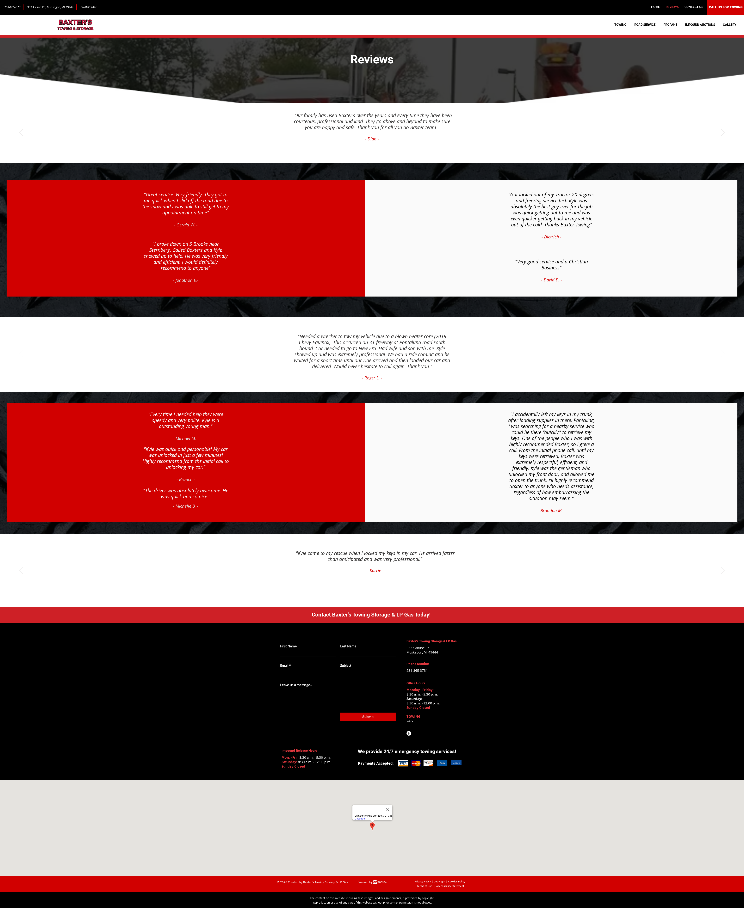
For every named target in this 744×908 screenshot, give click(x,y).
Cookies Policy (456, 881)
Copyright (439, 881)
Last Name (348, 646)
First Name (288, 646)
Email (285, 665)
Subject (345, 665)
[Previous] (21, 133)
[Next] (723, 133)
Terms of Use (425, 886)
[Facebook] (408, 733)
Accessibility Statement (450, 886)
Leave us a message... (296, 685)
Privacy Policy (423, 881)
